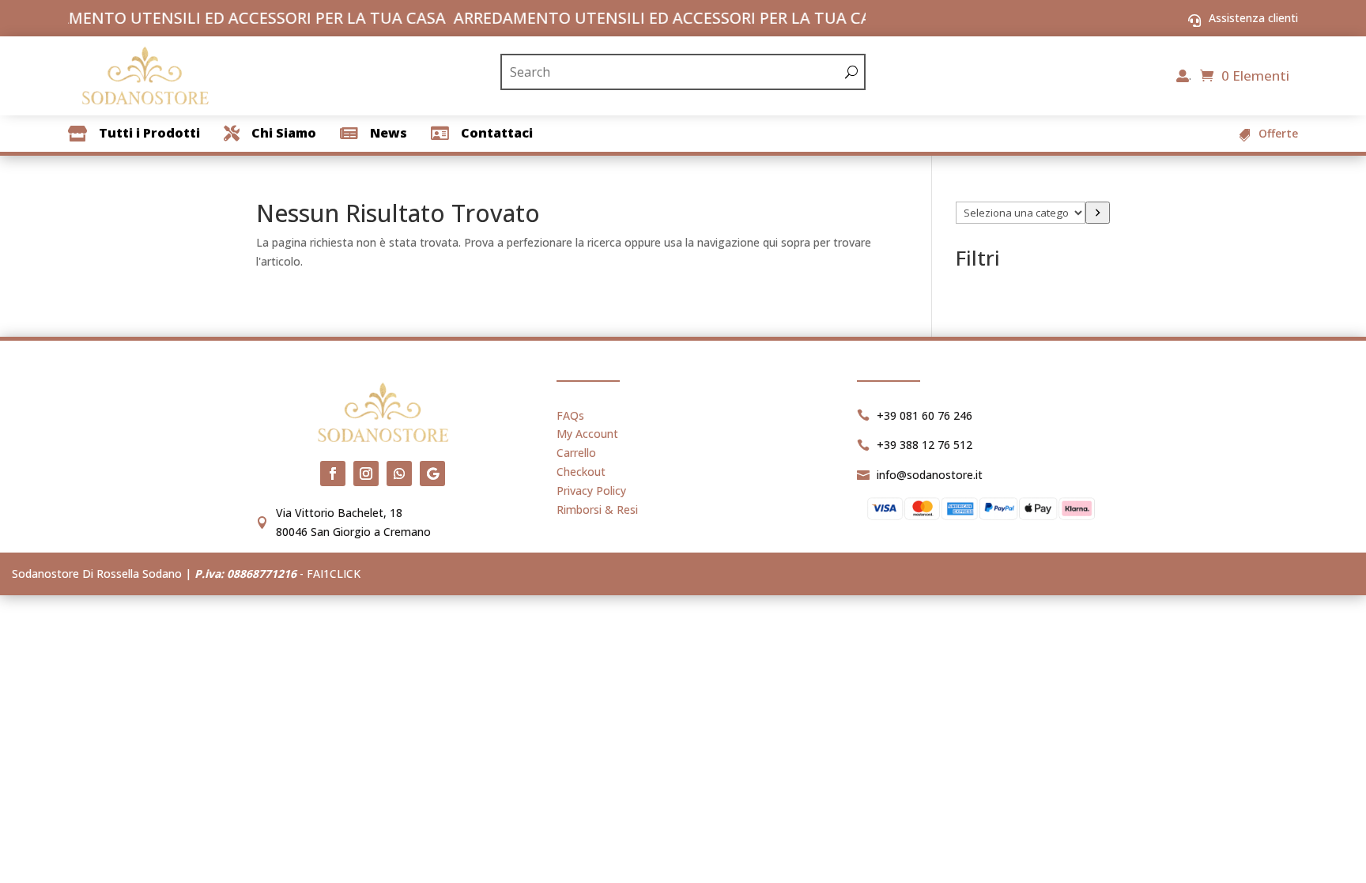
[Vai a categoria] (1097, 213)
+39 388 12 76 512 (924, 444)
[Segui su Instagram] (366, 473)
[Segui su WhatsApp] (399, 473)
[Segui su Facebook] (332, 473)
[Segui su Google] (432, 473)
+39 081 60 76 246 (924, 415)
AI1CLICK (336, 573)
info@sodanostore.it (930, 474)
